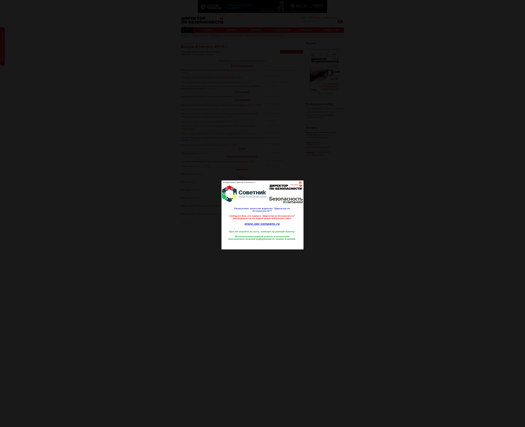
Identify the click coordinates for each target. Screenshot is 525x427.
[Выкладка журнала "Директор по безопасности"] (262, 249)
